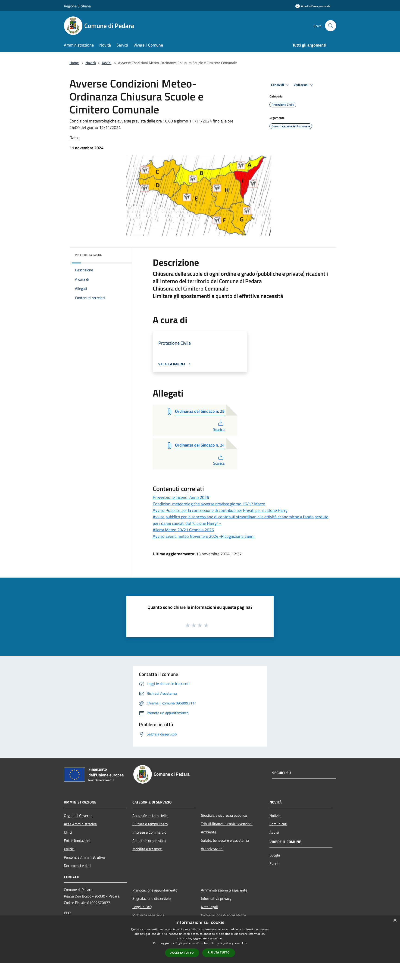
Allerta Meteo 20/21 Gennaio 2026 (183, 530)
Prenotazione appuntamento (154, 890)
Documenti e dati (77, 865)
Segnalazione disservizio (151, 898)
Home (74, 63)
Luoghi (274, 855)
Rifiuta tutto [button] (219, 952)
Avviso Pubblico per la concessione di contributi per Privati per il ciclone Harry (220, 510)
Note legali (209, 907)
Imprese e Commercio (149, 832)
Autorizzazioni (212, 848)
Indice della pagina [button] (88, 255)
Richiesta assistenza (148, 915)
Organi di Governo (78, 815)
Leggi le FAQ (142, 907)
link (244, 943)
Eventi (274, 863)
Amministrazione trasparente (224, 890)
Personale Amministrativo (84, 857)
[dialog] (200, 939)
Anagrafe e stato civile (150, 815)
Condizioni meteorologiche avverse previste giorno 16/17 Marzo (209, 504)
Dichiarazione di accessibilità (223, 915)
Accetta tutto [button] (182, 953)
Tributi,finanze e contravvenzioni (227, 823)
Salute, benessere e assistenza (225, 840)
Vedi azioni (301, 84)
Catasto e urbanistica (149, 840)
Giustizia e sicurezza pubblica (224, 815)
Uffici (68, 832)
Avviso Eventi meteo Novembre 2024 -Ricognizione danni (203, 536)
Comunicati (278, 824)
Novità (90, 63)
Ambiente (208, 832)
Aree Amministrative (80, 824)
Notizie (275, 815)
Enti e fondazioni (77, 840)
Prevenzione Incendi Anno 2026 (181, 497)
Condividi (277, 84)
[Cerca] (330, 25)
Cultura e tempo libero (150, 824)
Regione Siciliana (77, 6)
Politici (69, 849)
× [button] (395, 920)
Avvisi (106, 63)
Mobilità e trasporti (147, 849)
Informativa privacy (216, 898)
